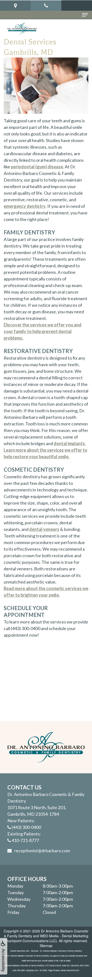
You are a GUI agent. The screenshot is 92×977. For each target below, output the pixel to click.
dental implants (69, 443)
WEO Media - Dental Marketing (64, 935)
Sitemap (46, 945)
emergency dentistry (25, 206)
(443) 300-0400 (26, 827)
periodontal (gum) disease (37, 166)
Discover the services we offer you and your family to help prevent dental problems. (42, 331)
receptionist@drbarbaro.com (42, 850)
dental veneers (44, 529)
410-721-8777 (25, 840)
